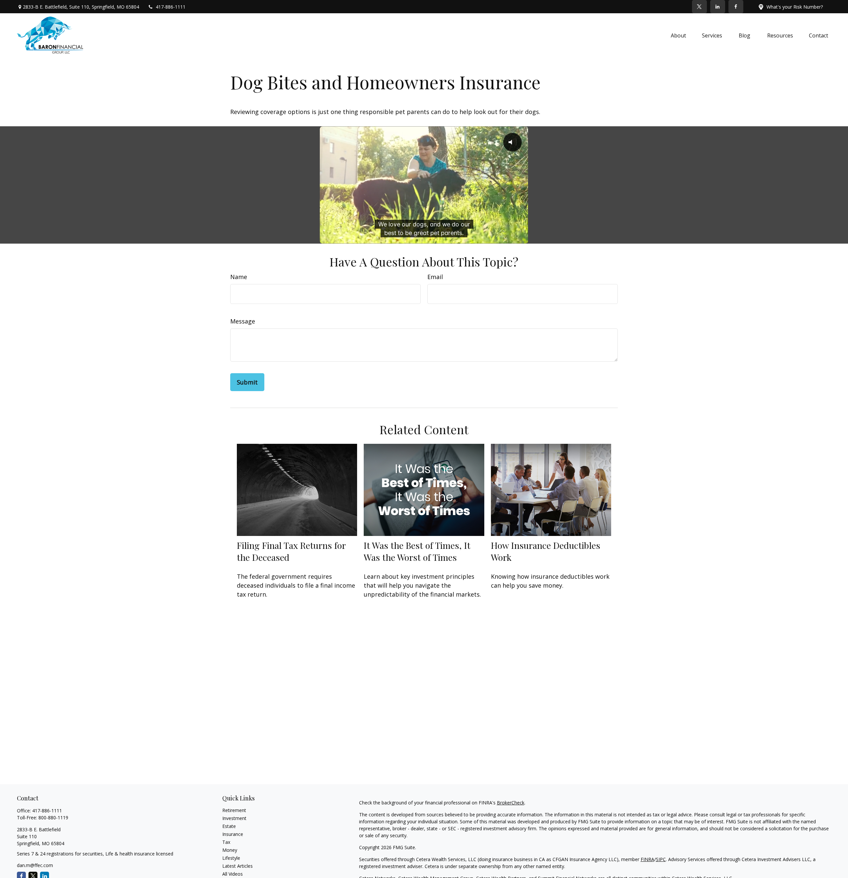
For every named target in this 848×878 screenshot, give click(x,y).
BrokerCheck (510, 802)
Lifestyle (231, 858)
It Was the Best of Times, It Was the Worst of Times (417, 551)
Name (238, 277)
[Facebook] (735, 6)
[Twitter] (699, 6)
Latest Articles (237, 866)
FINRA (647, 859)
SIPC (661, 859)
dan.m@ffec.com (35, 865)
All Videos (232, 874)
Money (229, 850)
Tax (226, 842)
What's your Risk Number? (795, 7)
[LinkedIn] (717, 6)
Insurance (232, 834)
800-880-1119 (53, 817)
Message (242, 321)
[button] (678, 35)
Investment (234, 818)
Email (435, 277)
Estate (229, 826)
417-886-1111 (171, 7)
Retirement (234, 810)
